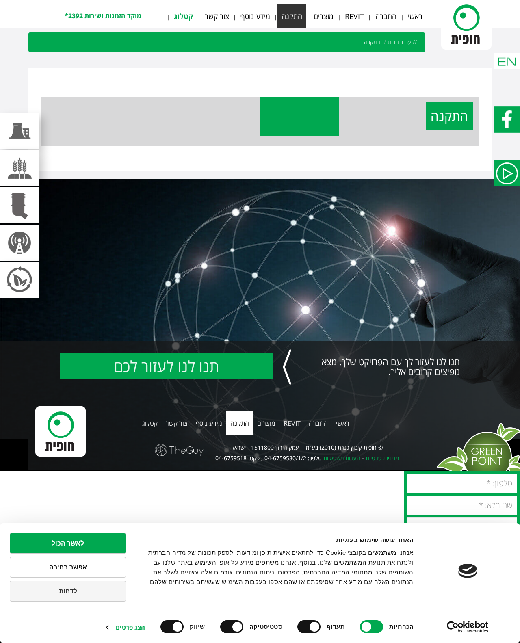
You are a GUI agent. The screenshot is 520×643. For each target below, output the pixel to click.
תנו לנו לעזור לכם (166, 366)
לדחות (68, 591)
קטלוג (183, 16)
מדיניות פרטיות (382, 458)
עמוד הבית (399, 42)
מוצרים (324, 16)
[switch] (311, 626)
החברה (385, 16)
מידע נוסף (255, 16)
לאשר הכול (68, 543)
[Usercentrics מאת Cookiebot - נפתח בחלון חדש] (467, 627)
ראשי (415, 16)
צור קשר (217, 16)
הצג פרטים (130, 627)
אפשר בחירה (68, 567)
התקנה (292, 16)
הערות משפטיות (341, 458)
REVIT (354, 16)
